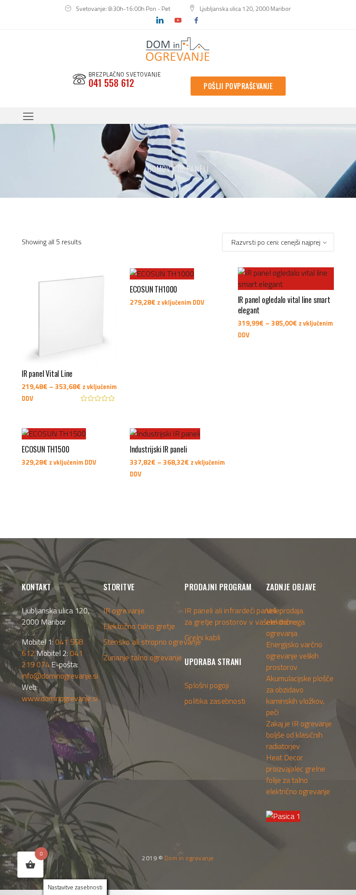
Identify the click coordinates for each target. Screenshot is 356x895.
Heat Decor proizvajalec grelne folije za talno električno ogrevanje (298, 774)
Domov (158, 168)
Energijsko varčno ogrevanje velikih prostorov (294, 656)
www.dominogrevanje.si (60, 698)
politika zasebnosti (215, 701)
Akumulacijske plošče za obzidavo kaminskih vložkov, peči (299, 695)
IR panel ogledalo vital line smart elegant (284, 305)
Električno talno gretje (139, 626)
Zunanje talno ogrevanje (142, 657)
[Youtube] (178, 20)
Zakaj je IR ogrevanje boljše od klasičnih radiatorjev (299, 735)
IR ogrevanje (124, 610)
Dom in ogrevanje (189, 857)
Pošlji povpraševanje (238, 86)
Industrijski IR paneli (158, 449)
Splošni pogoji (207, 685)
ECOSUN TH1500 (45, 449)
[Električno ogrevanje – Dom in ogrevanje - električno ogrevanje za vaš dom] (178, 49)
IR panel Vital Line (47, 373)
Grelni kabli (203, 637)
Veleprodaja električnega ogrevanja (285, 622)
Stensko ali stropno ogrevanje (152, 642)
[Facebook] (196, 20)
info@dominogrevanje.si (60, 676)
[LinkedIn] (159, 20)
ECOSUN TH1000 (153, 289)
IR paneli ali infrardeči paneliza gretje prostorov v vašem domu (241, 616)
